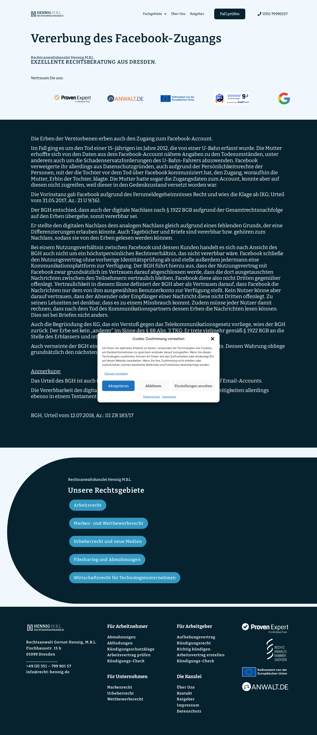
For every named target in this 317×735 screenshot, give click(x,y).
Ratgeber (197, 14)
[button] (212, 338)
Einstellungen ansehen (193, 386)
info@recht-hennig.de (48, 672)
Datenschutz (151, 396)
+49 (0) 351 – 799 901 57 (48, 666)
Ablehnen (153, 386)
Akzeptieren (118, 386)
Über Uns (178, 14)
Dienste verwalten (116, 373)
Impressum (169, 396)
